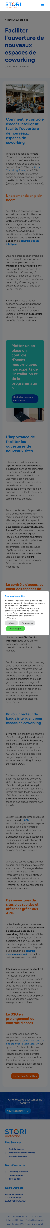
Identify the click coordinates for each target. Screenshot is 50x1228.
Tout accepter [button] (15, 628)
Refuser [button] (11, 623)
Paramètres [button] (27, 623)
